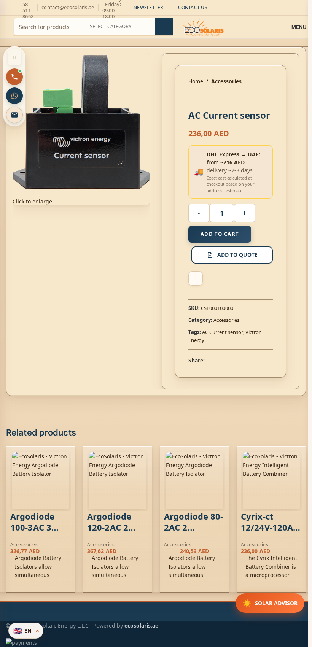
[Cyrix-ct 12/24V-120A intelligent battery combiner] (271, 480)
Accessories (226, 81)
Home (195, 81)
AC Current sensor (222, 332)
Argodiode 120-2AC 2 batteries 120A (109, 532)
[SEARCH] (164, 26)
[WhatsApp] (14, 95)
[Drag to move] (14, 57)
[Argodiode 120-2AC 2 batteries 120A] (117, 480)
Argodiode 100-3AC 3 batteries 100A (32, 532)
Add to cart (220, 234)
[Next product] (211, 97)
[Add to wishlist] (195, 278)
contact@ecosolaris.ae (67, 7)
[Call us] (14, 76)
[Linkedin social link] (236, 361)
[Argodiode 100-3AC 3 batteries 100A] (40, 480)
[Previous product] (192, 97)
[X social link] (218, 361)
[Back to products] (202, 97)
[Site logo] (203, 26)
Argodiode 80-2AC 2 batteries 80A (193, 527)
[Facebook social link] (209, 361)
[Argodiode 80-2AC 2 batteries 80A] (194, 480)
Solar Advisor (270, 603)
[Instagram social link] (10, 8)
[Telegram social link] (245, 361)
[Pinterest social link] (227, 361)
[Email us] (14, 115)
